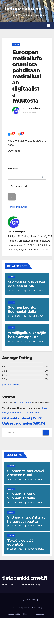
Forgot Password (18, 206)
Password (14, 168)
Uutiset (13, 607)
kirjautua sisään (23, 402)
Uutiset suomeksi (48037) (23, 423)
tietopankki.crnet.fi (27, 9)
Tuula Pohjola (33, 108)
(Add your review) (11, 384)
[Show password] (42, 176)
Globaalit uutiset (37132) (22, 418)
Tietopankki (23, 607)
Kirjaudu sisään (13, 614)
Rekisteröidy (37, 607)
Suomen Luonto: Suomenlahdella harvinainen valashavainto (22, 313)
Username (14, 150)
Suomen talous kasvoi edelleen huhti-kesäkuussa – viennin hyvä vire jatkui (26, 288)
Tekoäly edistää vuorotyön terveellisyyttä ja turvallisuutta (21, 546)
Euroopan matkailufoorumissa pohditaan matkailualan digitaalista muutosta (27, 76)
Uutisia (16, 44)
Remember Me (19, 186)
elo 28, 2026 (16, 480)
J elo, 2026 (16, 291)
